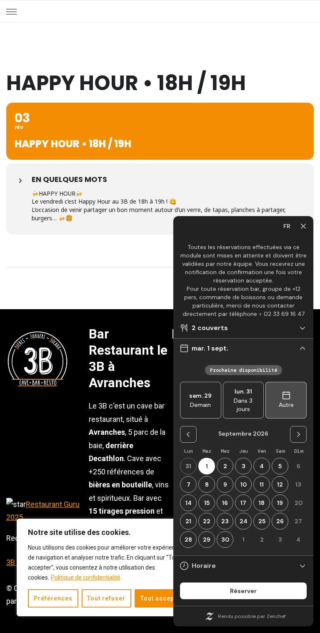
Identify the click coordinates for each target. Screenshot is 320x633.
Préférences (53, 598)
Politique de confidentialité (85, 577)
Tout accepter (161, 598)
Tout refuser (106, 598)
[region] (108, 567)
